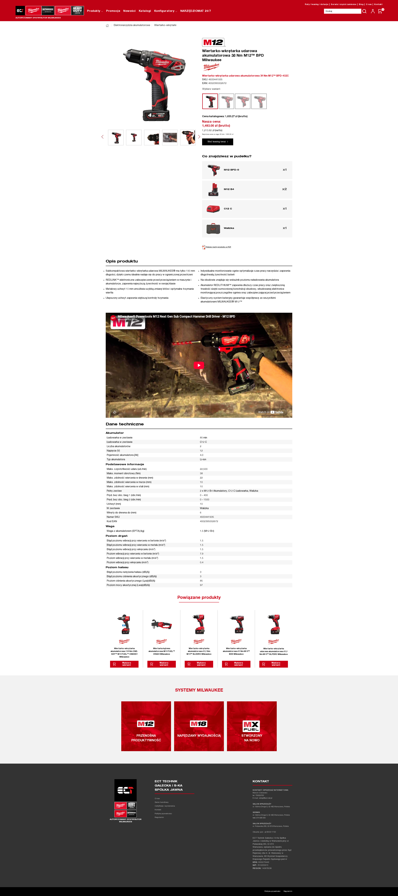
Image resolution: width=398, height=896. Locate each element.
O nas (369, 4)
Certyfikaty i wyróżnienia (165, 806)
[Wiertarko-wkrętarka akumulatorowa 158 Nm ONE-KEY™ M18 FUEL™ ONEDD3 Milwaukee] (124, 624)
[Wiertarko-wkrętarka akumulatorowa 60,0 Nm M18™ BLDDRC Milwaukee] (199, 624)
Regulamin (159, 817)
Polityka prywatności (163, 814)
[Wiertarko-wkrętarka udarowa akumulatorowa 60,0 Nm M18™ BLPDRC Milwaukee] (273, 624)
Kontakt (378, 4)
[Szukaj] (364, 11)
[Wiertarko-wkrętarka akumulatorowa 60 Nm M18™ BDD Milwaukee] (236, 624)
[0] (380, 11)
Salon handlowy (162, 802)
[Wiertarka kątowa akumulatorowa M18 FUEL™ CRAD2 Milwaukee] (161, 624)
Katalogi (145, 11)
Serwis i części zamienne (343, 4)
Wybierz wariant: (211, 89)
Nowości (129, 11)
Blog (361, 4)
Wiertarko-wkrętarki (165, 25)
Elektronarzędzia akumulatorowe (132, 25)
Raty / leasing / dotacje (316, 4)
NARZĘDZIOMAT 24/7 (195, 11)
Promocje (113, 11)
